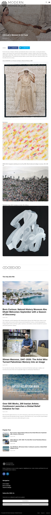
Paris (18, 267)
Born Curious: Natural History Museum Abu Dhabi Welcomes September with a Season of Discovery (25, 312)
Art (5, 267)
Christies (11, 267)
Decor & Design (7, 485)
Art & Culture (6, 483)
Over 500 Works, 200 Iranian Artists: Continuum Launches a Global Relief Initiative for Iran (21, 406)
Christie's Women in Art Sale (15, 35)
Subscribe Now (25, 504)
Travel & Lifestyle (7, 487)
